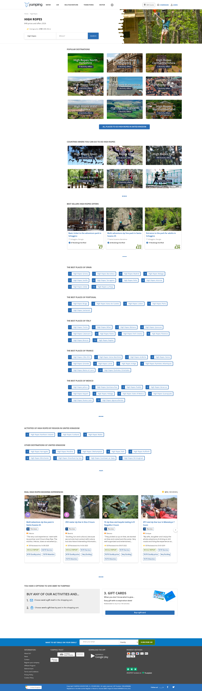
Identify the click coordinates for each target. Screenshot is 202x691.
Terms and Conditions (31, 672)
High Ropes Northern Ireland (42, 434)
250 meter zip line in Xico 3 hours (80, 522)
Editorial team (28, 669)
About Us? (27, 653)
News (26, 656)
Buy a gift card (140, 612)
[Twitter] (173, 688)
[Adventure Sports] (33, 4)
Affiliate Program (29, 666)
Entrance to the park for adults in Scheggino (161, 234)
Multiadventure (71, 5)
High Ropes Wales (95, 434)
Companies (164, 5)
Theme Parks (88, 5)
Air (57, 5)
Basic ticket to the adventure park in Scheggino (85, 234)
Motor (102, 5)
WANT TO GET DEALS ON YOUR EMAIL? (61, 642)
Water (48, 5)
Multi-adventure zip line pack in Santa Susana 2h (124, 234)
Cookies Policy (29, 678)
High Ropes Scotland (71, 434)
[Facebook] (167, 688)
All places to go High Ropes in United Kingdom (124, 127)
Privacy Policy (28, 675)
